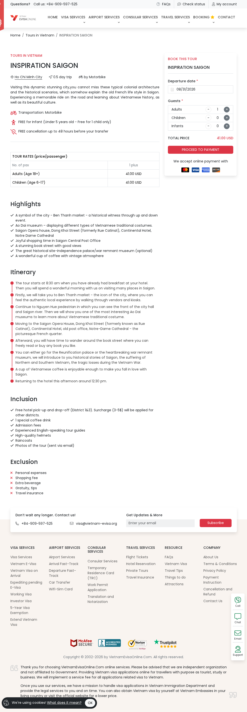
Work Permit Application (98, 587)
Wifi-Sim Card (61, 589)
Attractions (174, 584)
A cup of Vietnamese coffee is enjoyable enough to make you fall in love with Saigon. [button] (81, 372)
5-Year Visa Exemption (20, 610)
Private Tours (137, 570)
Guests (175, 100)
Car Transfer (59, 582)
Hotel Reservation (141, 563)
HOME (53, 17)
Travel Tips (174, 570)
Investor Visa (21, 601)
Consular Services (102, 561)
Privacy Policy (214, 570)
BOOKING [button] (202, 17)
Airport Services (62, 557)
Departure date (183, 81)
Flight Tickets (137, 557)
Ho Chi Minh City (28, 77)
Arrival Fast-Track (63, 563)
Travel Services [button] (175, 17)
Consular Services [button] (140, 17)
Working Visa (21, 594)
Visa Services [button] (73, 17)
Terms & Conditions (220, 563)
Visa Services (21, 557)
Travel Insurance (140, 577)
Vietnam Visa (176, 563)
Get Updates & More (144, 515)
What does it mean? (64, 702)
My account (227, 4)
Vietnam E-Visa (23, 563)
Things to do (175, 577)
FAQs (166, 4)
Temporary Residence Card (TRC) (101, 572)
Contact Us (212, 601)
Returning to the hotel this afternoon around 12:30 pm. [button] (61, 381)
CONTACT (226, 17)
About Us (210, 557)
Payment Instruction (212, 580)
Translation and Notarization (101, 599)
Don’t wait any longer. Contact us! (45, 515)
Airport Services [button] (104, 17)
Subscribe (215, 522)
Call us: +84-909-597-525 (55, 4)
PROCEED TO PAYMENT (200, 149)
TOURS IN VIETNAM (26, 55)
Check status (194, 4)
